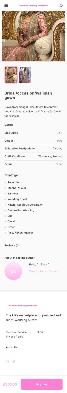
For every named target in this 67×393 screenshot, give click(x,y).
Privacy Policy (14, 336)
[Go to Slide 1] (11, 75)
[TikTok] (13, 361)
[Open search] (61, 5)
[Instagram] (8, 361)
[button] (33, 36)
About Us (11, 347)
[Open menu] (6, 5)
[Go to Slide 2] (25, 75)
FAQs (39, 332)
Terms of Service (16, 332)
